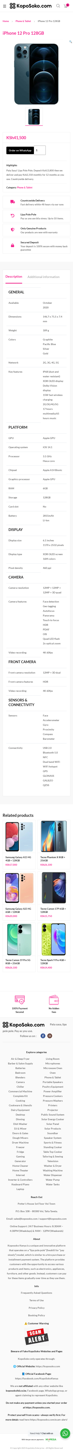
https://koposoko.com (48, 1366)
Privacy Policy (36, 1307)
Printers (52, 1105)
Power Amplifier (53, 1091)
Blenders (20, 1077)
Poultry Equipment (52, 1086)
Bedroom (20, 1072)
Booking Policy (36, 1315)
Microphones (52, 1063)
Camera (20, 1082)
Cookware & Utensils (20, 1105)
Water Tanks (53, 1184)
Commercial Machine (20, 1091)
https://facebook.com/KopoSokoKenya (36, 1378)
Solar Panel (52, 1123)
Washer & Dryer (53, 1165)
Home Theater (20, 1170)
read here (24, 1419)
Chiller (20, 1086)
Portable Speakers (53, 1082)
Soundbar (52, 1133)
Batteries (20, 1068)
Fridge (20, 1151)
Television (52, 1161)
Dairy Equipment (20, 1109)
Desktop (20, 1114)
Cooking (20, 1100)
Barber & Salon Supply (20, 1063)
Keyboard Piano (20, 1184)
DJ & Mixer (20, 1128)
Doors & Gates (20, 1133)
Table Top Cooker (52, 1151)
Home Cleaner (20, 1165)
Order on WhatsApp (20, 150)
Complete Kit (20, 1095)
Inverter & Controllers (20, 1179)
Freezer (20, 1147)
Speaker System (52, 1137)
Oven (53, 1072)
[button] (70, 41)
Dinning (20, 1119)
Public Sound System (52, 1114)
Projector (52, 1109)
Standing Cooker (53, 1147)
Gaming (20, 1156)
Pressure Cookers (53, 1095)
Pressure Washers (53, 1100)
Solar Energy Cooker (52, 1119)
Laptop (20, 1188)
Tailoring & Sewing (53, 1156)
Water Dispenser (53, 1175)
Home (6, 21)
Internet (20, 1175)
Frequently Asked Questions (36, 1292)
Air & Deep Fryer (20, 1058)
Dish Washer (20, 1123)
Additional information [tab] (43, 277)
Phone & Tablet (23, 21)
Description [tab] (13, 276)
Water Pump (53, 1179)
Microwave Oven (52, 1068)
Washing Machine (53, 1170)
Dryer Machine (20, 1142)
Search (58, 6)
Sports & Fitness (53, 1142)
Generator (20, 1161)
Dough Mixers (20, 1137)
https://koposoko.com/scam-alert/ (49, 1419)
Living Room (53, 1058)
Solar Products (52, 1128)
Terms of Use (36, 1300)
